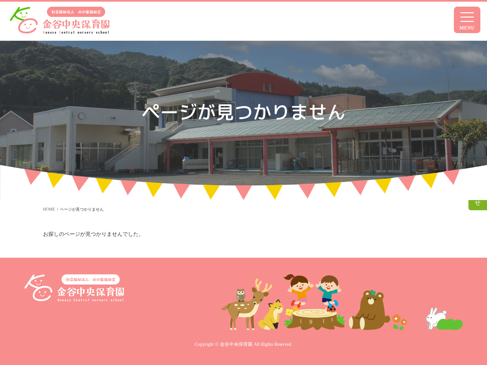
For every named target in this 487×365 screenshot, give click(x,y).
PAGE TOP (475, 355)
